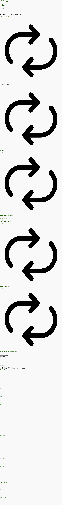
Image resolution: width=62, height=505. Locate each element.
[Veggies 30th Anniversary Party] (2, 357)
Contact (3, 6)
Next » (7, 16)
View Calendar (1, 352)
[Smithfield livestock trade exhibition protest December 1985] (5, 482)
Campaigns (3, 5)
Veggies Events (4, 3)
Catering (3, 4)
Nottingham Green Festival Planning (5, 286)
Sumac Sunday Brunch (3, 150)
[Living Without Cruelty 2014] (1, 396)
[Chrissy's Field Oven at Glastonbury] (2, 373)
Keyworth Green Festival (3, 218)
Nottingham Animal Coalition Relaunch (5, 221)
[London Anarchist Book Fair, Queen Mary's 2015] (1, 427)
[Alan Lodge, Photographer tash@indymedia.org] (5, 404)
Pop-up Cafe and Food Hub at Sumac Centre (6, 82)
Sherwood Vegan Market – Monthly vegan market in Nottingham (9, 351)
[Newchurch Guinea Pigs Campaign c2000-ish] (2, 388)
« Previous (2, 16)
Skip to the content (2, 0)
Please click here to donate (3, 369)
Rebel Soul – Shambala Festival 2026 (5, 85)
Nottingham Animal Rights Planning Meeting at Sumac (7, 215)
